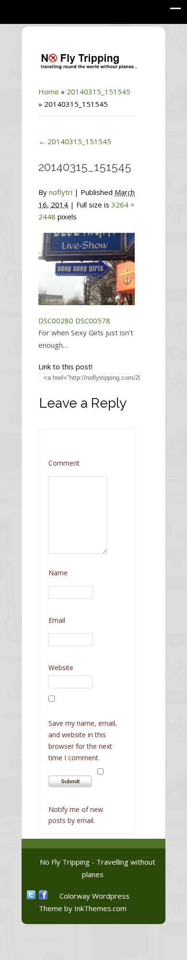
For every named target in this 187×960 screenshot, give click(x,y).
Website (60, 667)
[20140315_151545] (86, 263)
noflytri (60, 192)
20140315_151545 (98, 91)
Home (48, 91)
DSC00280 (55, 320)
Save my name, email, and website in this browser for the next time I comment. (82, 740)
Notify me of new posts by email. (75, 815)
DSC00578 (92, 320)
